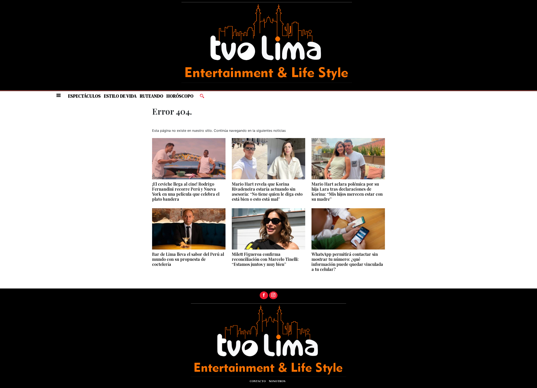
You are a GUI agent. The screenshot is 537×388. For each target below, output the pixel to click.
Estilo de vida (120, 96)
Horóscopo (179, 96)
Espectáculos (84, 96)
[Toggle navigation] (58, 95)
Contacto (258, 381)
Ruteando (151, 96)
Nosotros (277, 381)
